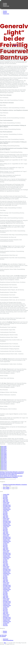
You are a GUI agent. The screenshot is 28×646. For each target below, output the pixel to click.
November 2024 (7, 522)
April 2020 (5, 596)
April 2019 (5, 612)
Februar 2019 (6, 614)
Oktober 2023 (6, 539)
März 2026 (5, 501)
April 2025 (5, 515)
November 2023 (7, 538)
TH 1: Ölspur (6, 487)
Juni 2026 (5, 497)
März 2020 (5, 597)
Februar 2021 (6, 582)
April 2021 (5, 580)
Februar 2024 (6, 534)
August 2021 (6, 574)
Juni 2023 (5, 545)
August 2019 (6, 606)
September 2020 (7, 589)
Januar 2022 (6, 568)
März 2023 (5, 549)
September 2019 (7, 605)
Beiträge (5, 4)
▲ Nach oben (3, 635)
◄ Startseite (3, 636)
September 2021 (7, 573)
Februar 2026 (6, 502)
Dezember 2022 (7, 553)
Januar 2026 (6, 503)
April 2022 (5, 564)
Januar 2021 (6, 584)
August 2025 (6, 510)
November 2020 (7, 586)
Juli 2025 (5, 511)
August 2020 (6, 590)
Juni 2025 (5, 513)
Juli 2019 (5, 608)
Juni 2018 (5, 625)
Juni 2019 (5, 609)
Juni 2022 (5, 561)
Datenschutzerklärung (8, 640)
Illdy (5, 642)
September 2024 (7, 525)
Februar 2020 (6, 598)
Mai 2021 (5, 578)
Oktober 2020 (6, 588)
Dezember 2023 (7, 537)
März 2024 (5, 533)
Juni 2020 (5, 593)
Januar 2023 (6, 552)
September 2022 (7, 557)
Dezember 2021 (7, 569)
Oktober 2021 (6, 572)
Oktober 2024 (6, 523)
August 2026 (6, 494)
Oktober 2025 (6, 507)
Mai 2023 (5, 546)
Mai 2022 (5, 562)
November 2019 (7, 602)
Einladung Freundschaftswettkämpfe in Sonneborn (15, 484)
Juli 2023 (5, 543)
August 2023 (6, 542)
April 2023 (5, 548)
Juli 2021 (5, 576)
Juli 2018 (5, 624)
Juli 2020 (5, 592)
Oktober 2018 (6, 620)
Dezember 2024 (7, 521)
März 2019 (5, 613)
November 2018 (7, 618)
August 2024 (6, 526)
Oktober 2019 (6, 604)
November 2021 (7, 570)
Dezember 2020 (7, 585)
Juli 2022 (5, 560)
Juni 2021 (5, 577)
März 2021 (5, 581)
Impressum (5, 639)
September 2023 (7, 541)
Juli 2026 (5, 495)
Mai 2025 (5, 514)
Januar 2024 (6, 535)
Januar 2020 (6, 600)
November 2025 (7, 506)
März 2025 (5, 517)
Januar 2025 (6, 519)
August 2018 (6, 622)
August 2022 (6, 558)
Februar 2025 (6, 518)
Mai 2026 (5, 498)
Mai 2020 (5, 594)
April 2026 (5, 499)
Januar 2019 (6, 616)
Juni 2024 (5, 529)
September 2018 (7, 621)
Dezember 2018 (7, 617)
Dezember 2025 (7, 505)
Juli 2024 (5, 527)
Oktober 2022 (6, 556)
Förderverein (6, 6)
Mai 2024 (5, 530)
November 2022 (7, 554)
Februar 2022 (6, 566)
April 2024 (5, 531)
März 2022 (5, 565)
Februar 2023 (6, 550)
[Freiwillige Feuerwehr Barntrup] (0, 0)
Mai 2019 (5, 610)
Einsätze (5, 3)
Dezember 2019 (7, 601)
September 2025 (7, 509)
